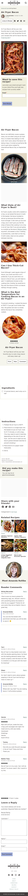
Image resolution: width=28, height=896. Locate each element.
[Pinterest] (9, 875)
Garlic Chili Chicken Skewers (20, 536)
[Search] (25, 3)
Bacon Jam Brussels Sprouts (20, 555)
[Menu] (2, 3)
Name (3, 839)
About (14, 880)
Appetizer (3, 552)
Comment (23, 361)
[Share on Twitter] (17, 21)
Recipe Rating (5, 812)
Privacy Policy (14, 889)
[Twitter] (19, 875)
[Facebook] (12, 875)
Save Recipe (7, 103)
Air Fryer (7, 8)
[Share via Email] (24, 21)
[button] (11, 341)
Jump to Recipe (7, 21)
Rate (15, 361)
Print (9, 361)
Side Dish (16, 552)
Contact (14, 887)
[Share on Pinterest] (21, 21)
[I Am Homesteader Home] (14, 2)
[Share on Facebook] (14, 21)
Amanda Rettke (10, 15)
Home (2, 8)
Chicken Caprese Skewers (6, 536)
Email (4, 93)
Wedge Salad (22, 229)
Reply (25, 591)
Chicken (3, 533)
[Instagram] (15, 875)
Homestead (14, 882)
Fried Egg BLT (5, 38)
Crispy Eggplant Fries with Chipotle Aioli (6, 556)
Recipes (14, 885)
